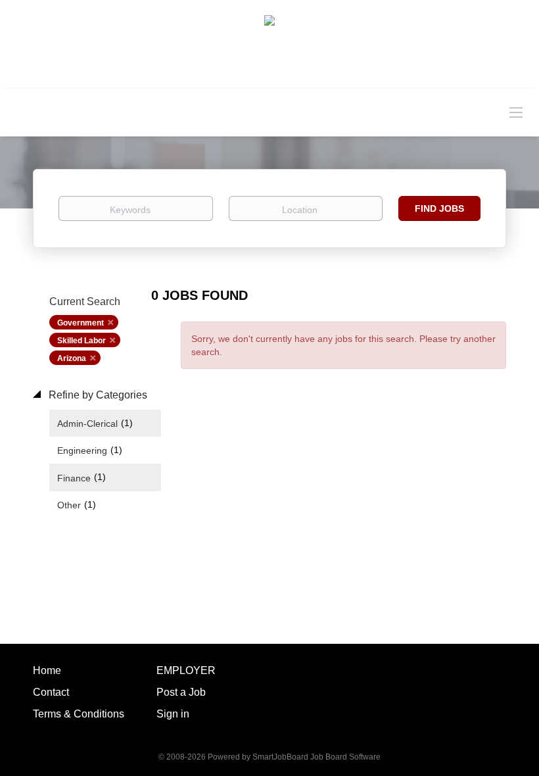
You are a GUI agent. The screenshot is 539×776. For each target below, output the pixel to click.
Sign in (172, 713)
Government (80, 322)
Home (47, 670)
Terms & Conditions (78, 713)
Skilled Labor (81, 340)
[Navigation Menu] (516, 112)
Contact (51, 692)
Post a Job (181, 692)
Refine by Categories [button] (96, 394)
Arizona (71, 358)
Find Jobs (439, 208)
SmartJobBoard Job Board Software (316, 757)
